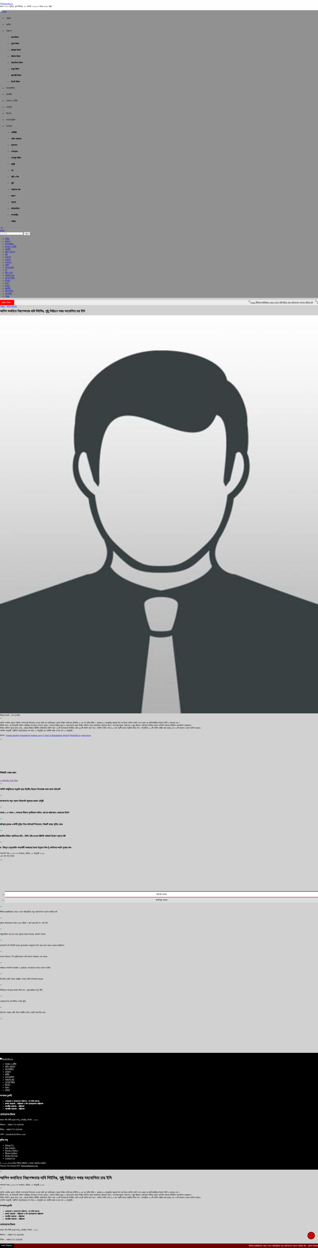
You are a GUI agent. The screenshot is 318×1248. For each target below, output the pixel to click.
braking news (37, 735)
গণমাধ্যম (14, 151)
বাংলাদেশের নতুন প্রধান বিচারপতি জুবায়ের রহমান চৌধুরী (22, 800)
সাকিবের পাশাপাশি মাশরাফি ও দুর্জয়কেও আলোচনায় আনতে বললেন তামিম (25, 968)
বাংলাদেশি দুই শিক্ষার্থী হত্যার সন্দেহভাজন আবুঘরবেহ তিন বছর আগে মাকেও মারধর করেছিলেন (32, 945)
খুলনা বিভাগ (15, 43)
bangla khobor (12, 735)
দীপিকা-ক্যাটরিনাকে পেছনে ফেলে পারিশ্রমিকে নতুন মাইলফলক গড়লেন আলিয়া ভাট (247, 302)
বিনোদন (8, 113)
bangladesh (25, 735)
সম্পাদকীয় (14, 215)
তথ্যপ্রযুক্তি (10, 119)
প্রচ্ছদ (8, 18)
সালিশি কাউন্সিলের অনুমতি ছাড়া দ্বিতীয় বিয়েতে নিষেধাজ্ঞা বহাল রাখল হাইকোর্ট (30, 789)
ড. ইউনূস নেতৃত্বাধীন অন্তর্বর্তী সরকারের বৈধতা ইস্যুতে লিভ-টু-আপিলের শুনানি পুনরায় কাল (35, 847)
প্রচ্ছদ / (3, 306)
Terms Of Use (11, 1155)
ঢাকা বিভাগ (15, 37)
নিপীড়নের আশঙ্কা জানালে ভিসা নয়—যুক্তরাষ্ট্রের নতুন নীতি (21, 990)
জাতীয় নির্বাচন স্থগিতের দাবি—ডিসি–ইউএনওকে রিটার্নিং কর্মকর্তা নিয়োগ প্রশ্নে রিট (33, 836)
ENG (2, 230)
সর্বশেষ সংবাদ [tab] (161, 894)
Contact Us (10, 1158)
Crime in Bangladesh (52, 735)
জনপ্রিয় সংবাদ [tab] (161, 900)
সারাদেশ (9, 31)
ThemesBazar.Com (29, 1166)
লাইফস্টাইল (15, 208)
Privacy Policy (11, 1150)
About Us (9, 1145)
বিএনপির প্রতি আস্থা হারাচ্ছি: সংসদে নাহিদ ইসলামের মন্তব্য (21, 979)
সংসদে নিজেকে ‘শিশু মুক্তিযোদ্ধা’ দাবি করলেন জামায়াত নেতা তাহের (23, 956)
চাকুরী (13, 164)
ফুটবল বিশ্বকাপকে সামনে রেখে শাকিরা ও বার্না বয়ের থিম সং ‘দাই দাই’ (24, 923)
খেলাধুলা (9, 107)
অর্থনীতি (14, 132)
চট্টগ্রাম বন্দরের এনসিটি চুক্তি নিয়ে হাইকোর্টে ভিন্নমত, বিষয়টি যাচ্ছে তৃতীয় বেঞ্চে (31, 824)
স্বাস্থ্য (13, 221)
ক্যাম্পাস (14, 145)
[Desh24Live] (6, 3)
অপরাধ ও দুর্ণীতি (12, 100)
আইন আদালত (16, 138)
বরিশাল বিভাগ (15, 56)
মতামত (13, 202)
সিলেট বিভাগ (15, 81)
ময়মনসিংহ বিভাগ (17, 62)
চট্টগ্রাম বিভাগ (16, 50)
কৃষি (12, 183)
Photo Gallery (11, 1153)
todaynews (86, 735)
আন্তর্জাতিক (10, 88)
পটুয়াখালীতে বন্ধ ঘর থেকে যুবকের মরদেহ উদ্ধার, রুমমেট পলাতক (22, 934)
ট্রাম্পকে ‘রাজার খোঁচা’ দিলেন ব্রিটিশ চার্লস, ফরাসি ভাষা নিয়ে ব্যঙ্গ (22, 1012)
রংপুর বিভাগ (15, 69)
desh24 (66, 735)
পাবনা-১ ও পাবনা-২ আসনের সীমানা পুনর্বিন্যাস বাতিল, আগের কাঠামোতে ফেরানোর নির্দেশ (34, 812)
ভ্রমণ (13, 196)
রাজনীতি (9, 94)
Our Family (10, 1148)
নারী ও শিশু (15, 177)
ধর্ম (12, 170)
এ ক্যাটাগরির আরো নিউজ (9, 780)
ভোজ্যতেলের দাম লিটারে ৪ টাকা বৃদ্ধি (13, 1001)
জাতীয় (8, 24)
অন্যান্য (9, 126)
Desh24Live (75, 735)
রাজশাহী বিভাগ (16, 75)
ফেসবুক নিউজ (16, 157)
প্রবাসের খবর (15, 189)
